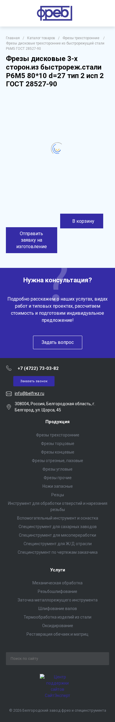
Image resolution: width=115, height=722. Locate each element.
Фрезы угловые (57, 469)
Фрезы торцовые (57, 443)
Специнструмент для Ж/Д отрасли (58, 543)
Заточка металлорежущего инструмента (58, 600)
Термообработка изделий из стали (57, 617)
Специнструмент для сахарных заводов (58, 526)
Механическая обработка (57, 583)
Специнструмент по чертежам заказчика (58, 552)
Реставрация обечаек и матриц (57, 634)
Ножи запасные (57, 486)
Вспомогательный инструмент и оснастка (57, 518)
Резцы (57, 494)
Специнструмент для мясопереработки (57, 535)
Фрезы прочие (58, 477)
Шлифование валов (57, 608)
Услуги (57, 570)
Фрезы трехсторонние (57, 435)
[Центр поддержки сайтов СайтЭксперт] (57, 695)
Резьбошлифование (57, 591)
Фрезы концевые (57, 452)
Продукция (57, 421)
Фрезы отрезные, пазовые (57, 460)
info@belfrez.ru (29, 393)
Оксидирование (57, 625)
